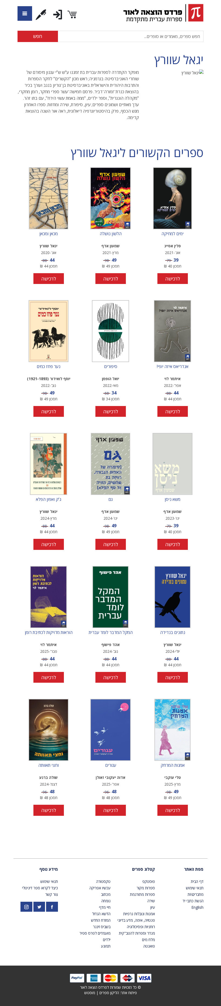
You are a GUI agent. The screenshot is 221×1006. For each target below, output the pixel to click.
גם (110, 499)
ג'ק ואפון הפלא (48, 499)
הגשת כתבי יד (193, 900)
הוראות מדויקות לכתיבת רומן (48, 632)
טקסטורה (103, 881)
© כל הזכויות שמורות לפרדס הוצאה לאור (110, 987)
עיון (152, 907)
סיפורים (110, 366)
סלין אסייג (172, 245)
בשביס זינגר (101, 926)
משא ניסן (172, 499)
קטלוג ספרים (143, 869)
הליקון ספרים (109, 992)
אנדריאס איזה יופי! (172, 366)
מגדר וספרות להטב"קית (137, 933)
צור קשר (51, 894)
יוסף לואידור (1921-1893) (48, 378)
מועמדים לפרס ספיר (95, 933)
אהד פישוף (110, 644)
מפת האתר (193, 869)
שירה (151, 900)
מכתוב (105, 894)
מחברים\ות (195, 894)
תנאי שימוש (194, 887)
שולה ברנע (48, 777)
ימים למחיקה (172, 234)
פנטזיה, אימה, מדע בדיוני (136, 920)
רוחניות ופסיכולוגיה (141, 926)
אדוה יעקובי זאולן (110, 777)
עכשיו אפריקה (99, 887)
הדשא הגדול (101, 913)
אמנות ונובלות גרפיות (139, 913)
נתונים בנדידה (172, 632)
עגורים (110, 765)
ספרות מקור (146, 887)
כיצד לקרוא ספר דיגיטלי (40, 887)
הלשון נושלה (111, 234)
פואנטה (149, 946)
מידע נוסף (48, 869)
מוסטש (89, 992)
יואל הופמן (110, 378)
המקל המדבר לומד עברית (111, 632)
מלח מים (148, 939)
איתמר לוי (172, 378)
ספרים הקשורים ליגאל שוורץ (137, 152)
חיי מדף (104, 907)
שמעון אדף (110, 245)
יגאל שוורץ (178, 60)
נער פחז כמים (48, 366)
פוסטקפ (148, 881)
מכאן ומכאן (48, 234)
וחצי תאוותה (48, 765)
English (197, 907)
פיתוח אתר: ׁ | (110, 992)
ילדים (106, 939)
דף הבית (197, 881)
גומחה (105, 900)
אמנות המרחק (173, 765)
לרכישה (172, 278)
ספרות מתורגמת (142, 894)
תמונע (105, 946)
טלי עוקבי (172, 777)
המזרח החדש (100, 920)
